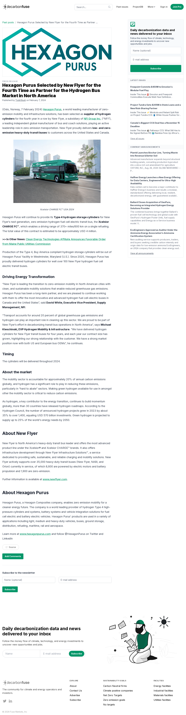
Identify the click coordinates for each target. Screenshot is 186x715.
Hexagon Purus (52, 109)
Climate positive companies (118, 690)
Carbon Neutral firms (115, 685)
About (73, 685)
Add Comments (13, 556)
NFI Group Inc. (92, 118)
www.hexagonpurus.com (35, 533)
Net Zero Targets (112, 695)
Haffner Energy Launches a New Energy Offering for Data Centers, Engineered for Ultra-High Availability (155, 180)
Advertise (75, 695)
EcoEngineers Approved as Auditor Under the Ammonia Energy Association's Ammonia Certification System (153, 233)
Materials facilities (163, 695)
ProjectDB (138, 6)
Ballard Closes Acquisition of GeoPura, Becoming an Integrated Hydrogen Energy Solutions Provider (152, 205)
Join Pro (177, 7)
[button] (151, 7)
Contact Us (76, 690)
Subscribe (75, 699)
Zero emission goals (114, 699)
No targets (109, 704)
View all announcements (142, 253)
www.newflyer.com (55, 479)
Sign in (164, 6)
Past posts (8, 22)
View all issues (137, 138)
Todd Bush (20, 100)
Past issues (122, 6)
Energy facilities (162, 685)
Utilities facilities (162, 699)
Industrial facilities (163, 690)
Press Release (10, 81)
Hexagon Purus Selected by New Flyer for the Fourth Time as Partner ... (57, 22)
